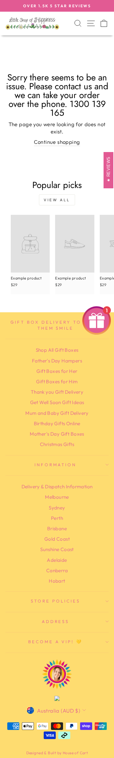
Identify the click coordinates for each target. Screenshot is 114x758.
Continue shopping (57, 141)
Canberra (57, 570)
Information (56, 464)
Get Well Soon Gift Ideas (57, 402)
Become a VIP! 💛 (55, 641)
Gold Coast (57, 539)
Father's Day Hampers (57, 361)
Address (55, 621)
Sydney (57, 508)
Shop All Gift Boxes (57, 350)
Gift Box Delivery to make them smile (55, 325)
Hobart (57, 581)
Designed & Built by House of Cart (57, 752)
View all (57, 199)
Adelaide (57, 560)
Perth (57, 518)
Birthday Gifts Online (57, 423)
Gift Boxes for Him (57, 382)
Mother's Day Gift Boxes (57, 434)
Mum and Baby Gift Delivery (57, 413)
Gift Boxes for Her (56, 371)
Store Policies (55, 600)
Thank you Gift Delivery (57, 392)
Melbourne (57, 497)
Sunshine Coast (57, 549)
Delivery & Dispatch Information (57, 487)
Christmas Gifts (57, 444)
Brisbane (57, 529)
